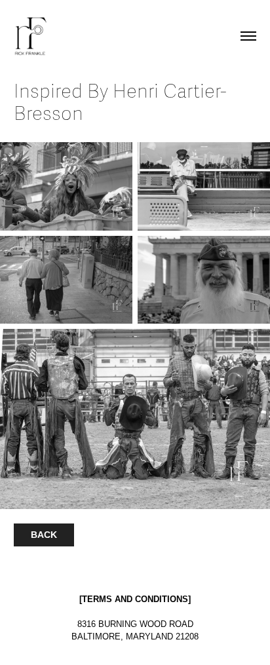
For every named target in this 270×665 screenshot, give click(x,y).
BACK (44, 534)
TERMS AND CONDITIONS (135, 599)
